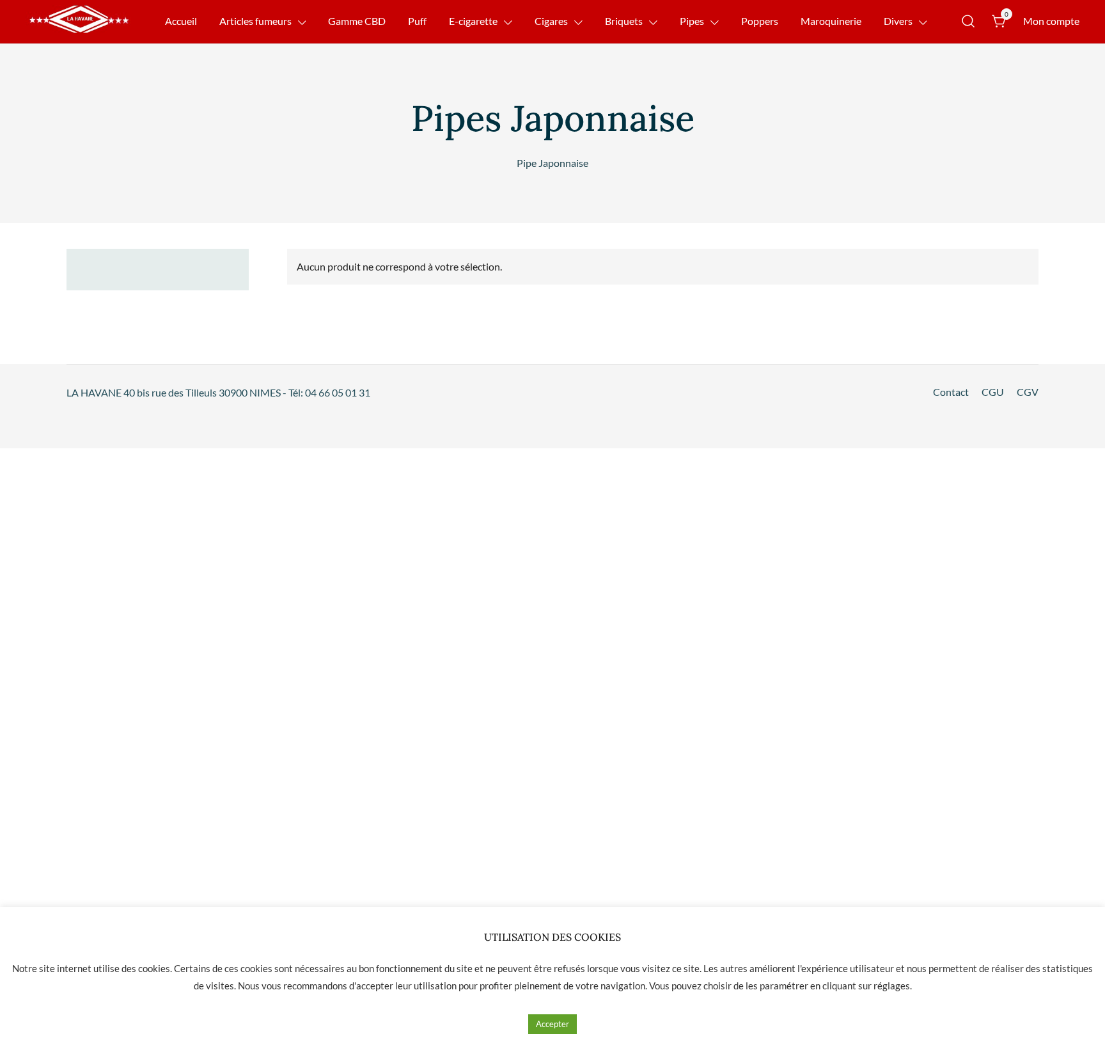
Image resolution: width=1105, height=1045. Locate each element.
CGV (1027, 392)
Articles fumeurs (255, 21)
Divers (898, 21)
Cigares (551, 21)
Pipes (692, 21)
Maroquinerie (831, 21)
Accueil (181, 21)
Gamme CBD (357, 21)
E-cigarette (473, 21)
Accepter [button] (552, 1024)
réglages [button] (892, 985)
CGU (993, 392)
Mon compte (1051, 21)
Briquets (624, 21)
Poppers (759, 21)
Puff (417, 21)
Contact (951, 392)
